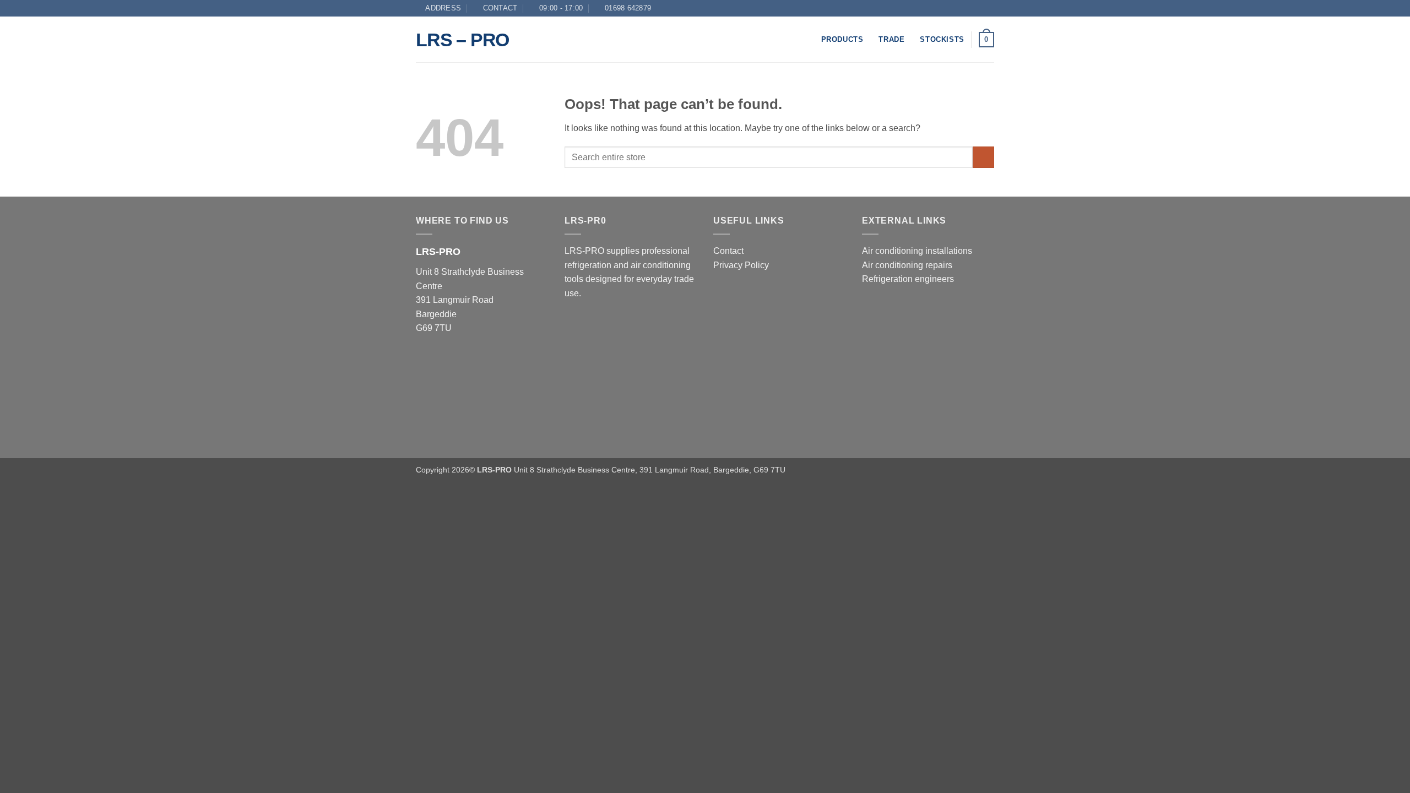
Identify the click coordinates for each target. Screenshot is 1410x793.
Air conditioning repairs (907, 265)
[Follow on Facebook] (988, 8)
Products (842, 39)
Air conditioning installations (917, 251)
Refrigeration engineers (908, 279)
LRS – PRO (462, 39)
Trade (891, 39)
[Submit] (983, 157)
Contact (728, 251)
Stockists (942, 39)
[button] (986, 39)
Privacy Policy (741, 265)
